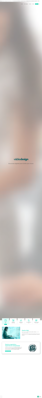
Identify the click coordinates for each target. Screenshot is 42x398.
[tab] (5, 321)
